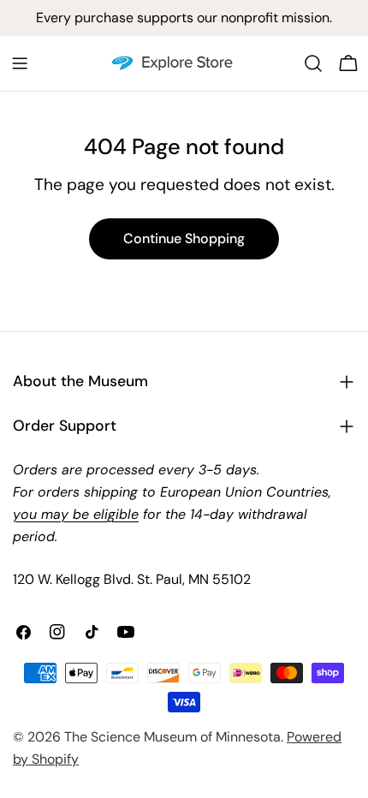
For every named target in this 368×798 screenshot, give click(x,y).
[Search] (313, 63)
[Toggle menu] (20, 63)
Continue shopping (184, 238)
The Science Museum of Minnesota (172, 737)
